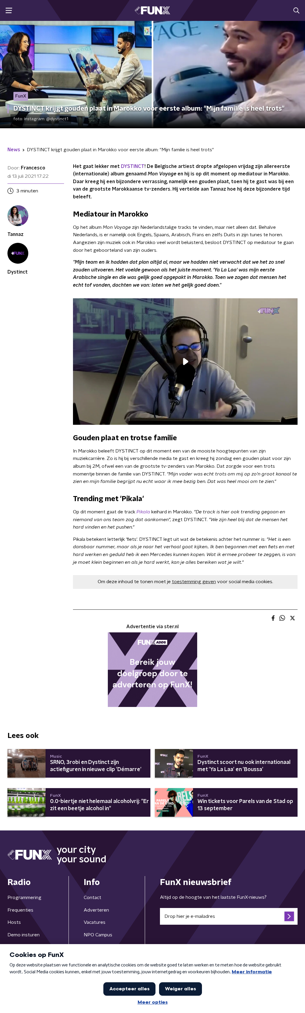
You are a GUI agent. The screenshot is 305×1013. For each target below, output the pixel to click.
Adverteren (96, 910)
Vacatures (94, 922)
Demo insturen (23, 934)
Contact (92, 897)
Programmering (24, 897)
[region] (185, 361)
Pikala (143, 511)
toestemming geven (194, 581)
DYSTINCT (132, 166)
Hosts (14, 922)
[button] (9, 10)
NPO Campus (98, 934)
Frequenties (20, 910)
